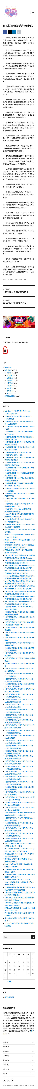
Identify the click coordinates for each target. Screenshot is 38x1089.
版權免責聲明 (9, 997)
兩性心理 (10, 373)
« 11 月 (9, 981)
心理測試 (10, 383)
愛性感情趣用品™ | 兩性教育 (10, 1085)
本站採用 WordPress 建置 (27, 1085)
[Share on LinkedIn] (14, 32)
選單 (33, 12)
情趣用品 (6, 1042)
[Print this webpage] (19, 32)
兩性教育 (17, 279)
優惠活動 (8, 368)
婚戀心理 (10, 378)
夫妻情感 (23, 279)
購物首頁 (6, 1047)
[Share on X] (10, 32)
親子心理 (10, 393)
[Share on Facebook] (5, 32)
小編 (4, 279)
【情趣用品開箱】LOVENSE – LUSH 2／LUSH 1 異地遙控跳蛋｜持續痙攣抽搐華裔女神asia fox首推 (19, 882)
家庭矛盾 (10, 380)
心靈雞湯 (10, 386)
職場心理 (10, 391)
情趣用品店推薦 (10, 396)
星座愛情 (10, 388)
